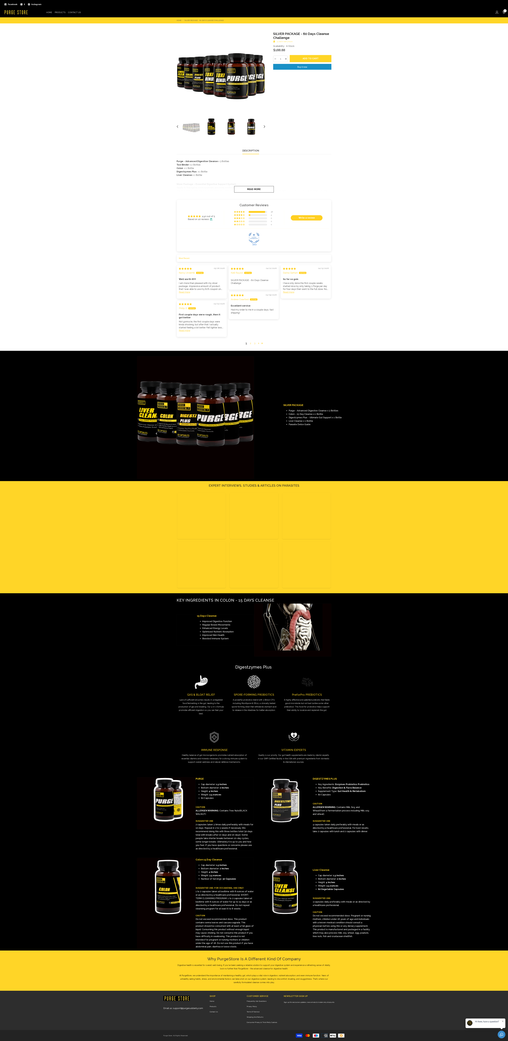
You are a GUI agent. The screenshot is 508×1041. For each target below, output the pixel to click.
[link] (195, 417)
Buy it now (302, 67)
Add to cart (311, 58)
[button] (239, 212)
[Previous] (177, 127)
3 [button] (254, 343)
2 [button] (250, 343)
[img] (185, 268)
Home (179, 20)
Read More (254, 189)
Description (250, 150)
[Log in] (497, 12)
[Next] (264, 127)
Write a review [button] (307, 218)
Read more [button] (184, 292)
